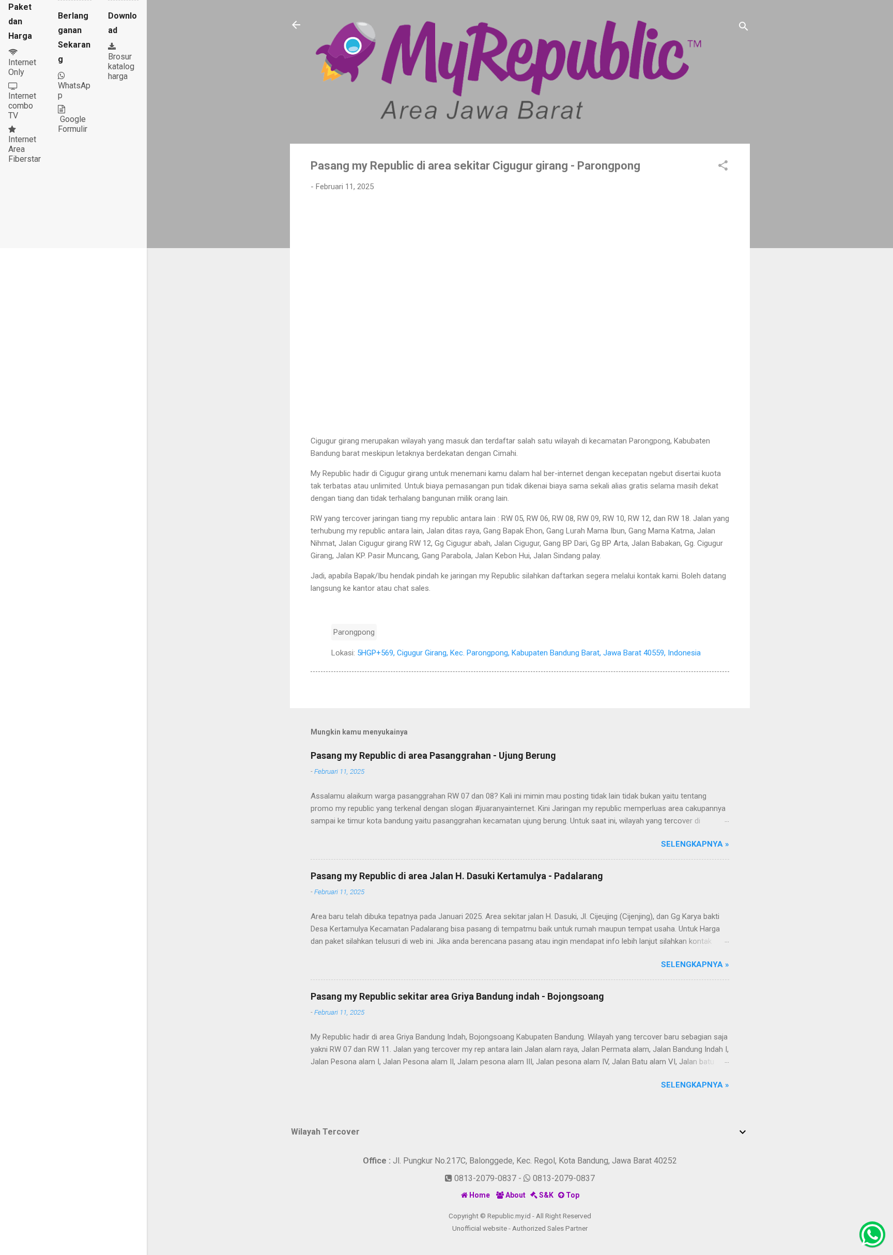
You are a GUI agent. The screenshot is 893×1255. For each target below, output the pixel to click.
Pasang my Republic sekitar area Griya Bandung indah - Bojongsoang (457, 996)
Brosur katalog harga (121, 66)
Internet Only (22, 67)
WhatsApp (74, 85)
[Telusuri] (743, 28)
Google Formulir (72, 124)
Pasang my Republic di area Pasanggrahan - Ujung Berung (433, 755)
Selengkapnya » (695, 844)
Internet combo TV (22, 105)
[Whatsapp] (872, 1234)
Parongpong (354, 632)
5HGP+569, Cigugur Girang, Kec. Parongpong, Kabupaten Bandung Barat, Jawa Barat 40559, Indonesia (529, 652)
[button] (723, 167)
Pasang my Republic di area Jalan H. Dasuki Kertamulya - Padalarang (457, 875)
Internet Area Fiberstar (24, 149)
